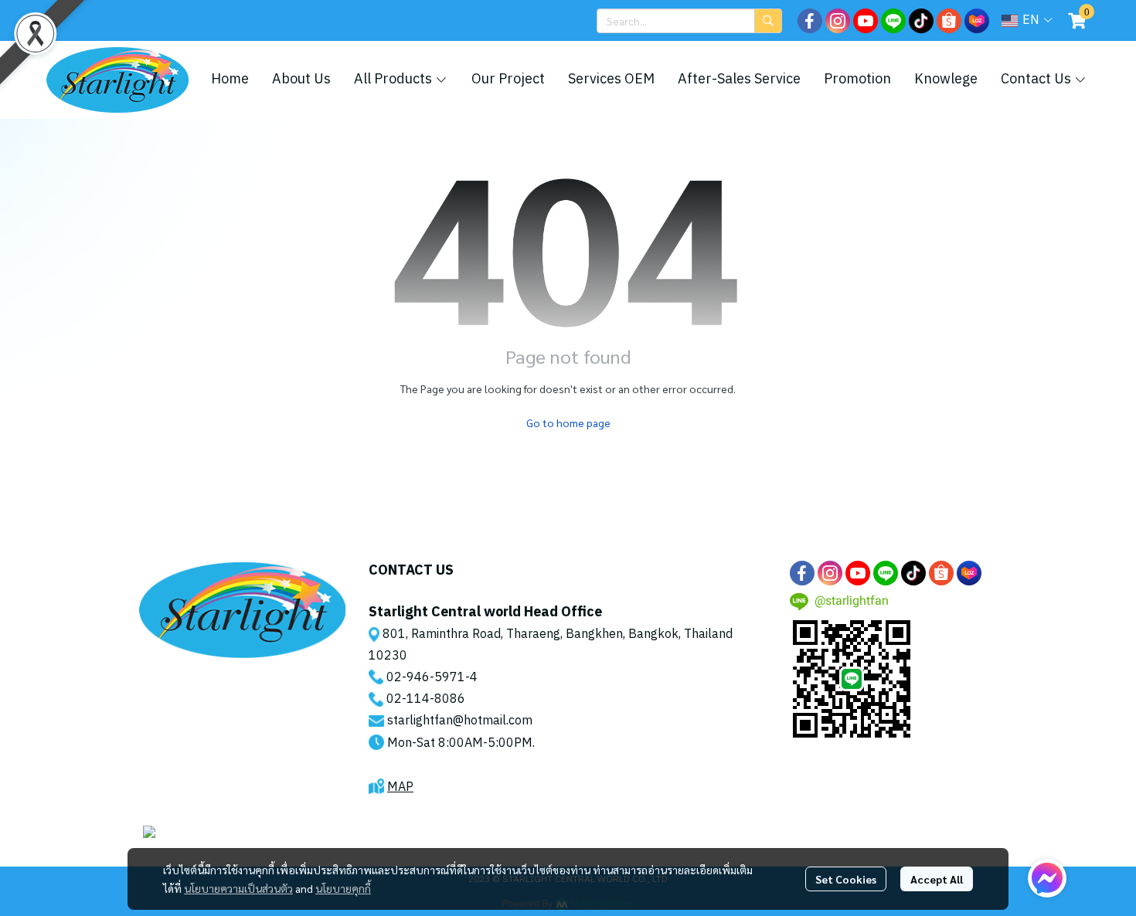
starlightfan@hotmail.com (459, 721)
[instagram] (837, 20)
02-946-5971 (425, 677)
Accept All (936, 879)
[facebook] (810, 20)
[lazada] (976, 20)
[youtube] (865, 20)
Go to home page (568, 422)
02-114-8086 (425, 699)
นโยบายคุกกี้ (343, 888)
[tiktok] (921, 20)
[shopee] (949, 20)
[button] (689, 21)
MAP (400, 787)
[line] (893, 20)
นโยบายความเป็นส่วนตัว (238, 888)
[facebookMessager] (1047, 878)
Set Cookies (845, 879)
